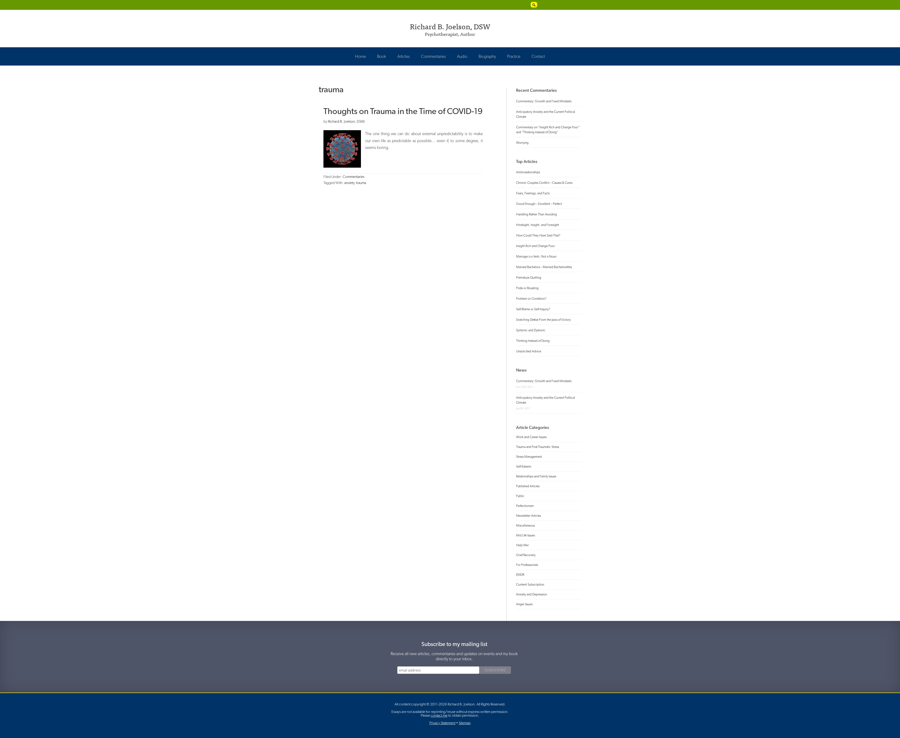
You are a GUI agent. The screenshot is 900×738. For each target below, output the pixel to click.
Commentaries (353, 176)
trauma (361, 183)
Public (520, 496)
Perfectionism (525, 506)
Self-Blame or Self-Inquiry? (533, 309)
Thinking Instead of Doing (533, 341)
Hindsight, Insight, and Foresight (537, 225)
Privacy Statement (442, 723)
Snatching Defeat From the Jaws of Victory (543, 319)
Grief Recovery (526, 555)
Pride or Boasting (527, 288)
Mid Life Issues (525, 535)
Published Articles (528, 486)
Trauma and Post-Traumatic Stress (537, 447)
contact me (439, 715)
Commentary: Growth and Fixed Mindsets (543, 101)
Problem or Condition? (531, 298)
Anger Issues (524, 604)
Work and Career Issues (531, 437)
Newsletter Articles (528, 515)
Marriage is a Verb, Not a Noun (536, 256)
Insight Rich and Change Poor (535, 246)
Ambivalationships (528, 172)
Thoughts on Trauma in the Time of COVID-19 (403, 111)
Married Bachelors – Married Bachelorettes (544, 267)
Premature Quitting (528, 277)
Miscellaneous (525, 525)
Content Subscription (530, 584)
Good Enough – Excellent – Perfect (539, 204)
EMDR (520, 574)
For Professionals (527, 565)
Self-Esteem (523, 466)
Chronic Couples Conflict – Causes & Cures (544, 182)
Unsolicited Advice (528, 351)
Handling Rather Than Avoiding (536, 214)
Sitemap (465, 723)
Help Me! (522, 545)
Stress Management (529, 456)
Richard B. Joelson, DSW (450, 26)
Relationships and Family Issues (536, 476)
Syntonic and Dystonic (530, 330)
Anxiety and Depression (531, 594)
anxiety (349, 183)
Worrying (522, 142)
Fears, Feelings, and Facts (533, 193)
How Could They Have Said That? (538, 235)
